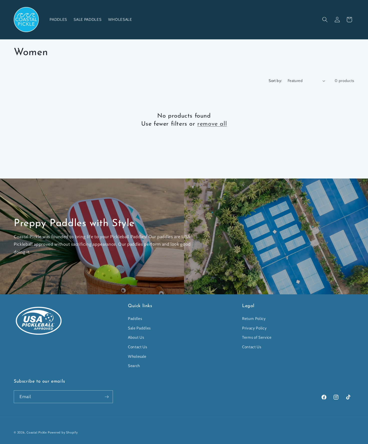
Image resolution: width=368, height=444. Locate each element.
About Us (136, 337)
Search (134, 365)
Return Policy (254, 318)
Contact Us (137, 346)
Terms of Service (257, 337)
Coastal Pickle (37, 432)
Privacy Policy (254, 328)
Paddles (135, 318)
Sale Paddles (139, 328)
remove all (212, 124)
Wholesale (137, 356)
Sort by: (275, 80)
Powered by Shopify (63, 432)
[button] (325, 20)
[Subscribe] (107, 396)
